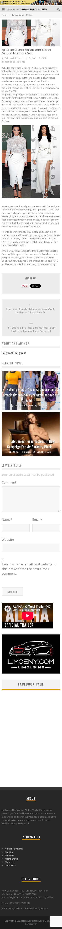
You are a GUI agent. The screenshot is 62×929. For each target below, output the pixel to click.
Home (5, 15)
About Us (9, 862)
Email (37, 519)
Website (8, 539)
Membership (11, 858)
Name (7, 519)
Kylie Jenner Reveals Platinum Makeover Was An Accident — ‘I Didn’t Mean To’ (30, 311)
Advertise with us (14, 848)
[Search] (59, 9)
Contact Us (10, 865)
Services (9, 855)
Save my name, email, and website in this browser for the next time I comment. (29, 569)
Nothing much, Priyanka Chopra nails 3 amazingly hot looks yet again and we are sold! (31, 394)
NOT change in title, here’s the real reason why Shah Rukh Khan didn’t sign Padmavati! (31, 329)
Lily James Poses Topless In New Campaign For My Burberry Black (31, 443)
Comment (9, 482)
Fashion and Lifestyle (15, 61)
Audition (9, 852)
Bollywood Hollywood (14, 58)
